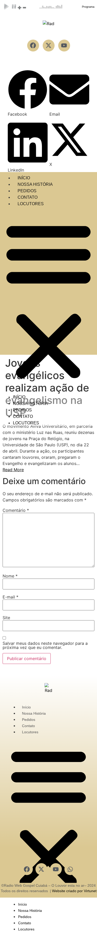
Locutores (31, 204)
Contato (28, 197)
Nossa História (35, 184)
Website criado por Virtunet (74, 891)
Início (24, 178)
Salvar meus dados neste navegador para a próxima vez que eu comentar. (45, 645)
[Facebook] (27, 869)
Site (6, 618)
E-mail (10, 597)
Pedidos (27, 191)
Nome (10, 576)
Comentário (16, 510)
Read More (13, 469)
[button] (28, 93)
